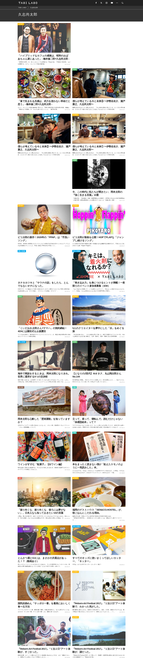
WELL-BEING (21, 69)
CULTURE (20, 115)
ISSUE (74, 69)
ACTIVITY (20, 24)
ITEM (74, 387)
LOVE (19, 478)
